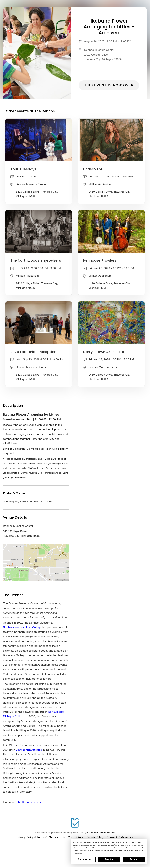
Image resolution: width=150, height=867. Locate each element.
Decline (109, 859)
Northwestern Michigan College (22, 627)
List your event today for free (97, 832)
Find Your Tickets (72, 837)
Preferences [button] (78, 853)
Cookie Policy (95, 837)
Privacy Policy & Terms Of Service (37, 837)
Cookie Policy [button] (98, 850)
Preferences (84, 859)
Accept (134, 859)
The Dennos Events (28, 801)
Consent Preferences (120, 837)
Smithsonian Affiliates (29, 749)
